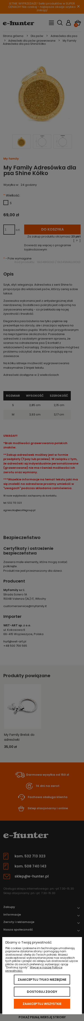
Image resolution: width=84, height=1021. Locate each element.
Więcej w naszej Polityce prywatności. (33, 968)
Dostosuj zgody (42, 991)
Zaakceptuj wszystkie (42, 1004)
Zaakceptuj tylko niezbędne (42, 979)
